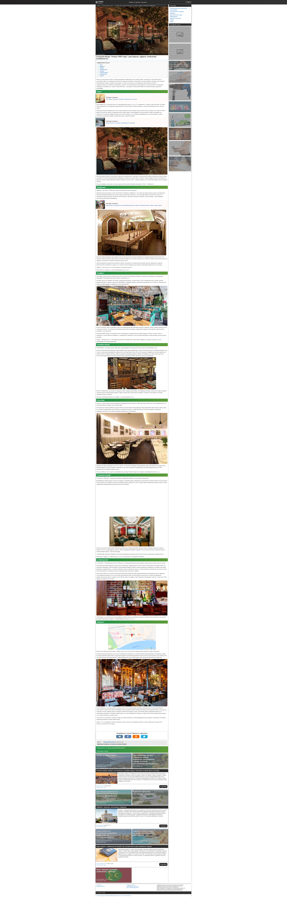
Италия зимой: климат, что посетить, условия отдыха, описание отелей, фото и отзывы (127, 740)
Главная (131, 2)
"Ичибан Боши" (104, 69)
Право (171, 21)
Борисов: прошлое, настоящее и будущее (143, 762)
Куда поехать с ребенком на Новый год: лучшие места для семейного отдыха (124, 816)
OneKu (100, 2)
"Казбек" (102, 68)
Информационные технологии (178, 8)
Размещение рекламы (132, 855)
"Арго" (101, 65)
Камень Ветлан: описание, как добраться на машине (120, 123)
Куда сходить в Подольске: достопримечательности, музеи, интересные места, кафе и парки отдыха (134, 205)
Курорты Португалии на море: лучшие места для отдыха (144, 802)
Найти (189, 2)
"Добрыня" (102, 66)
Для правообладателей (133, 857)
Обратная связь (100, 855)
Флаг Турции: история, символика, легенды (107, 840)
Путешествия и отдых (101, 735)
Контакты (144, 2)
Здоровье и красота (175, 18)
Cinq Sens (102, 71)
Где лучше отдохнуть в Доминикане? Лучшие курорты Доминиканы (107, 763)
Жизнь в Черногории (106, 724)
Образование (173, 16)
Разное (172, 20)
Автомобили (173, 10)
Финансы (172, 13)
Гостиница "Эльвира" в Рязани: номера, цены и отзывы (121, 99)
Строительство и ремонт (177, 11)
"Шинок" (102, 75)
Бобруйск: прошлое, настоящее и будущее (111, 776)
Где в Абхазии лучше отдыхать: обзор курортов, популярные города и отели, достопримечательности (145, 728)
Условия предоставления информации (106, 865)
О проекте (137, 2)
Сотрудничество (131, 854)
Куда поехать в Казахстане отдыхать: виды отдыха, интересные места (106, 803)
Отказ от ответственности (124, 865)
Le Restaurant (103, 74)
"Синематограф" (104, 72)
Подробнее (163, 756)
